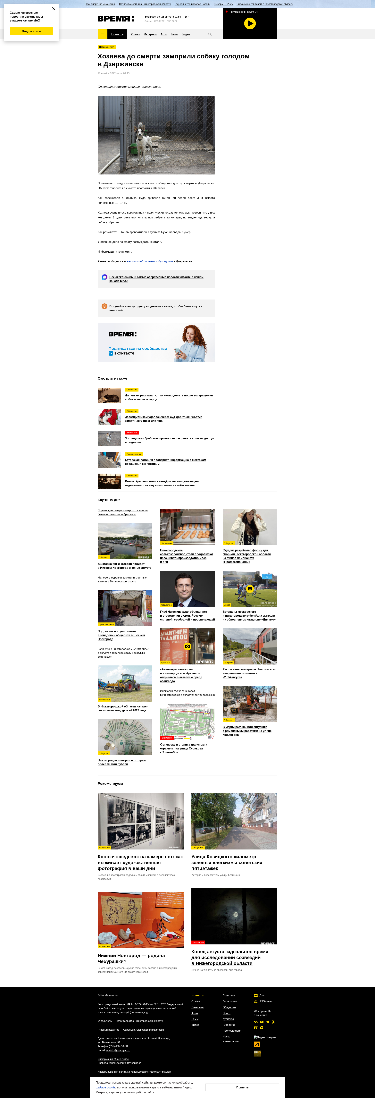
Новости (197, 995)
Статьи (195, 1001)
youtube (262, 1022)
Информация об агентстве (113, 1059)
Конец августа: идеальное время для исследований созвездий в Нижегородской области (229, 953)
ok (273, 1022)
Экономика (230, 1001)
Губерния (229, 1024)
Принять (242, 1087)
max (262, 1028)
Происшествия (106, 47)
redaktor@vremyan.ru (118, 1050)
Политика (229, 995)
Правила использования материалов (119, 1062)
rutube (256, 1028)
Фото (194, 1013)
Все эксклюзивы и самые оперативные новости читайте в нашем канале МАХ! (156, 279)
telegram (268, 1022)
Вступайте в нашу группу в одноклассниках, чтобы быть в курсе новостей (155, 308)
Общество (229, 1007)
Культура (228, 1018)
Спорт (226, 1013)
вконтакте (256, 1022)
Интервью (197, 1007)
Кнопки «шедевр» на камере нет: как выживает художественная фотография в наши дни (140, 858)
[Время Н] (116, 18)
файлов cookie (105, 1087)
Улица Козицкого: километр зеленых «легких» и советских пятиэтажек (226, 858)
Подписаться (31, 31)
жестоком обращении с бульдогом (150, 261)
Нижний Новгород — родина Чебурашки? (131, 954)
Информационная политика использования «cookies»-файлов (134, 1071)
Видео (195, 1024)
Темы (194, 1018)
